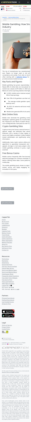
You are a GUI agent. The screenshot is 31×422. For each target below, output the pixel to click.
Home (4, 220)
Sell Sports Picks (7, 248)
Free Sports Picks (7, 280)
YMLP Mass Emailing (8, 283)
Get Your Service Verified (9, 266)
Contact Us (5, 250)
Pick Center (5, 223)
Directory (5, 227)
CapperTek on (6, 285)
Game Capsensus (7, 239)
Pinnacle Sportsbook (8, 298)
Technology (5, 259)
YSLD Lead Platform (8, 282)
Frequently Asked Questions (10, 276)
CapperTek (4, 17)
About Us (4, 244)
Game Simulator (7, 237)
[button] (28, 2)
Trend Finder (6, 235)
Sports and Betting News (9, 270)
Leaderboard (6, 225)
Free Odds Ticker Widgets (9, 278)
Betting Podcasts (7, 242)
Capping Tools (6, 231)
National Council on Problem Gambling (10, 372)
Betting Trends (6, 233)
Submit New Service (8, 268)
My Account (5, 221)
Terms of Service (7, 325)
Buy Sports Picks (7, 246)
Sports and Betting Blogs (13, 17)
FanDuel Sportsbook (8, 300)
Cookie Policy (6, 329)
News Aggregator (7, 240)
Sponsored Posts (7, 264)
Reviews (4, 229)
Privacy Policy (6, 327)
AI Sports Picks (6, 304)
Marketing (5, 261)
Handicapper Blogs (7, 274)
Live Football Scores (8, 302)
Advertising (5, 263)
